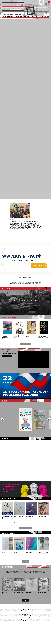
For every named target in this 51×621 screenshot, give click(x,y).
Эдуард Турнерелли (18, 592)
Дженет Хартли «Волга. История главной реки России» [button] (7, 517)
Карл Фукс (4, 592)
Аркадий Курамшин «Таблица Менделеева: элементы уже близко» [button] (43, 336)
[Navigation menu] (49, 1)
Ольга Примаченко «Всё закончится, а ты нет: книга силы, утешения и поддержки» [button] (19, 518)
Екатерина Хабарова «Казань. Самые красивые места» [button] (6, 336)
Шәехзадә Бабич (30, 592)
